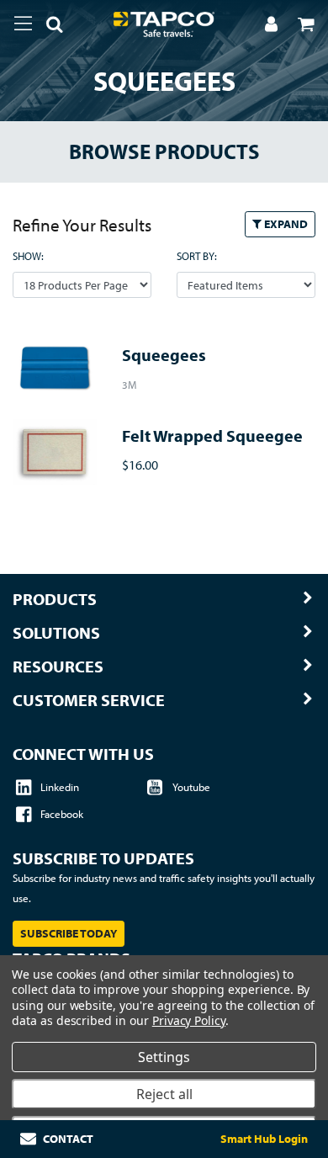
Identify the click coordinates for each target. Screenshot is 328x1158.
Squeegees (164, 354)
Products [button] (55, 599)
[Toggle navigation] (23, 24)
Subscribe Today (68, 933)
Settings (164, 1057)
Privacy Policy (188, 1020)
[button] (48, 26)
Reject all (164, 1094)
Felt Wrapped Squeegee (212, 435)
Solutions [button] (56, 632)
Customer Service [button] (89, 700)
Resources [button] (58, 666)
